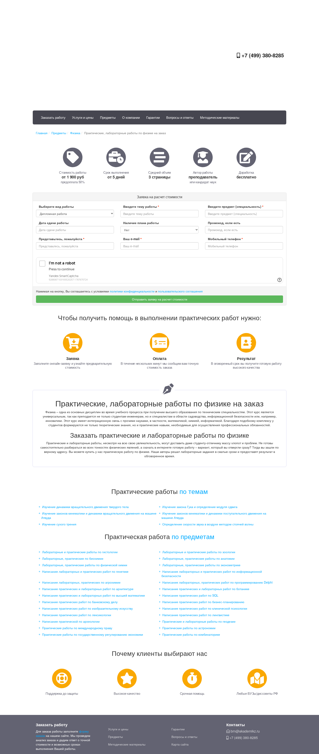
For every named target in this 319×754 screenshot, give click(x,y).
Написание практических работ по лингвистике (195, 615)
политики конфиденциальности (132, 291)
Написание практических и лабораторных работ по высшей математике (93, 595)
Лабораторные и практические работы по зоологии (198, 552)
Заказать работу (53, 117)
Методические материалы (219, 117)
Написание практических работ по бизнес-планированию (203, 602)
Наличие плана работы (141, 223)
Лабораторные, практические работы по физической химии (84, 565)
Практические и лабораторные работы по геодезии (198, 621)
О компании (131, 117)
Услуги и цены (83, 117)
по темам (193, 491)
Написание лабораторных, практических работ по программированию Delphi (217, 582)
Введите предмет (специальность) (235, 206)
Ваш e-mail (132, 239)
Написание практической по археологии (71, 621)
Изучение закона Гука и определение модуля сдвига (199, 507)
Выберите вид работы (56, 206)
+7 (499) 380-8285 (262, 55)
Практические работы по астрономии (188, 628)
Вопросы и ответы (180, 117)
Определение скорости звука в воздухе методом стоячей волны (207, 524)
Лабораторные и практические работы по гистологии (80, 552)
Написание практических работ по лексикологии (76, 615)
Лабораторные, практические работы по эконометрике (201, 565)
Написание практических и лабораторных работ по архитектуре (87, 589)
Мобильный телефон (225, 239)
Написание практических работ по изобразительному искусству (87, 608)
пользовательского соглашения (180, 291)
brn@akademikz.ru (245, 731)
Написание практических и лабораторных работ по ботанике (205, 589)
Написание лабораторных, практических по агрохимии (81, 582)
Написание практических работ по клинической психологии (204, 608)
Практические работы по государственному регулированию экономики (92, 634)
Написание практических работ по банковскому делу (80, 602)
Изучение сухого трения (59, 524)
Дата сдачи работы (54, 223)
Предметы (108, 117)
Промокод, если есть (224, 223)
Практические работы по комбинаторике (191, 634)
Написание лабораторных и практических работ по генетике (85, 571)
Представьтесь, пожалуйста (61, 239)
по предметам (193, 536)
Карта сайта (180, 744)
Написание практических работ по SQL (190, 595)
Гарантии (153, 117)
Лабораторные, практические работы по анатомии (198, 558)
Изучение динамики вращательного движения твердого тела (85, 507)
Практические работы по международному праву (77, 628)
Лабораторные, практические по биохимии (72, 558)
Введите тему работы (141, 206)
